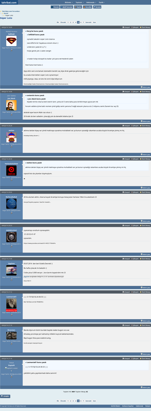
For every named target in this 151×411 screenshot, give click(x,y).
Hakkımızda (139, 406)
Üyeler (79, 7)
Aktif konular (68, 7)
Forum (56, 7)
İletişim (147, 406)
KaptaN (11, 365)
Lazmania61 (11, 297)
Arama (98, 7)
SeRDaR (11, 34)
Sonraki (88, 22)
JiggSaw (11, 263)
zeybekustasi (11, 230)
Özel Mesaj (146, 27)
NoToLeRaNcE (11, 197)
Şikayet (135, 27)
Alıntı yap (146, 87)
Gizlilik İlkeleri (115, 406)
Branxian (11, 330)
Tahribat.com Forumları (11, 11)
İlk (58, 22)
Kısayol (127, 27)
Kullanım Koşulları (128, 406)
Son (94, 22)
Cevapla (6, 396)
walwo (11, 130)
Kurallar (89, 7)
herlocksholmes (11, 164)
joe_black (11, 98)
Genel (6, 13)
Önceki (63, 22)
